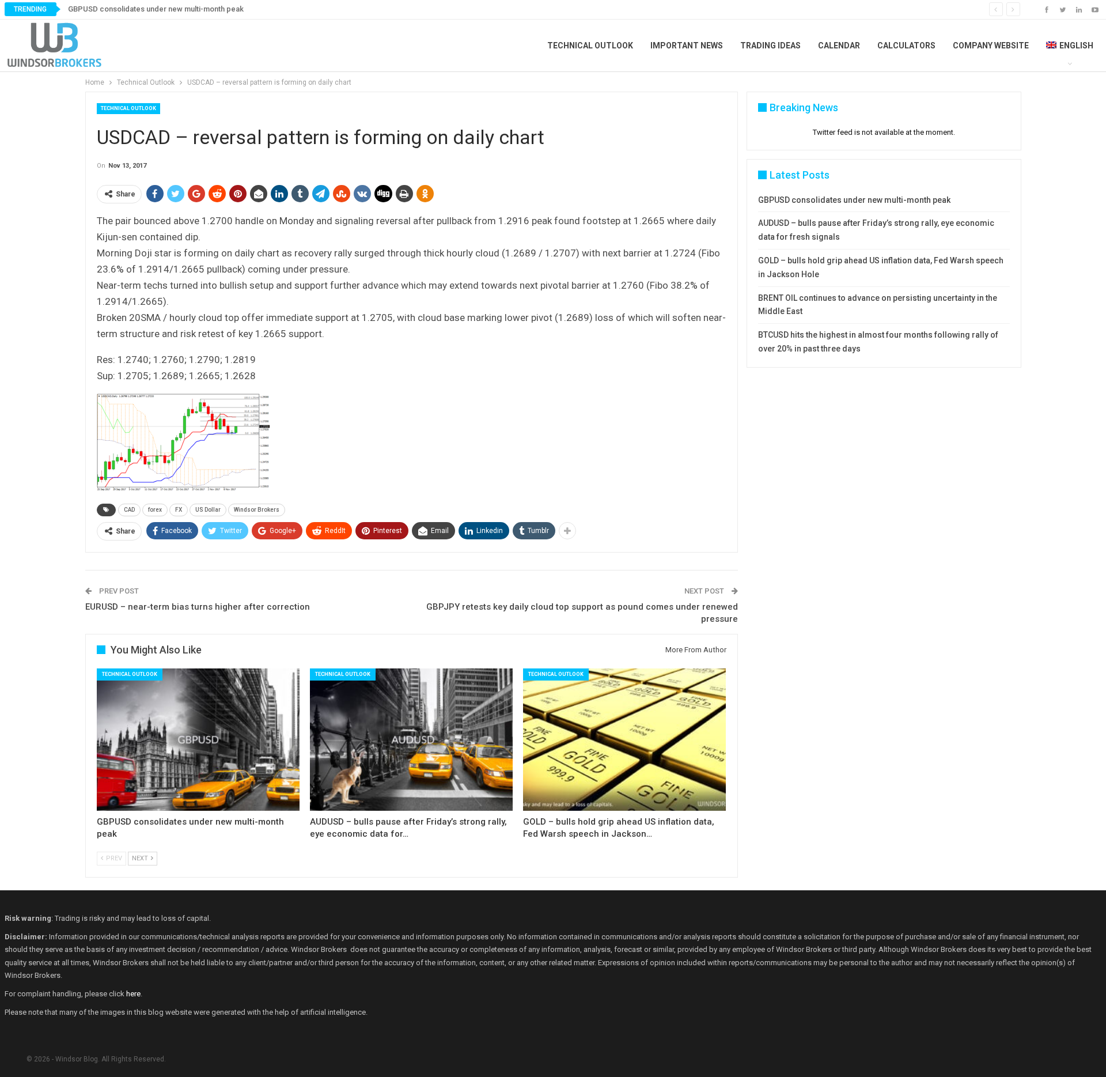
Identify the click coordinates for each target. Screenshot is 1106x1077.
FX (178, 510)
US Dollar (208, 510)
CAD (129, 510)
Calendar (839, 45)
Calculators (906, 45)
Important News (686, 45)
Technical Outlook (590, 45)
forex (155, 510)
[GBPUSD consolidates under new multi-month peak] (198, 739)
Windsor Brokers (256, 510)
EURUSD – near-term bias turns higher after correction (197, 607)
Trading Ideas (770, 45)
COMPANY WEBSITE (991, 45)
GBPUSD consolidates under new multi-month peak (156, 9)
